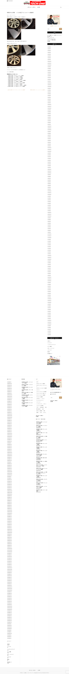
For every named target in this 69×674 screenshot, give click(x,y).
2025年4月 (49, 75)
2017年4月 (49, 248)
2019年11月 (49, 192)
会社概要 (38, 7)
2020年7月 (49, 178)
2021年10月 (49, 151)
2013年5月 (8, 636)
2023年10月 (49, 108)
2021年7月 (49, 156)
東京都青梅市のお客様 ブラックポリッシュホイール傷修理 (27, 406)
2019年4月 (49, 205)
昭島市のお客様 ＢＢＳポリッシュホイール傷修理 (16, 75)
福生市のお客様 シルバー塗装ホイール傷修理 (15, 79)
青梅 (44, 410)
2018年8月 (49, 219)
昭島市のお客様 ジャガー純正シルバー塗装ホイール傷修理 (17, 85)
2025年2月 (49, 79)
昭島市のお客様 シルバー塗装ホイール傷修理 (15, 76)
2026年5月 (49, 52)
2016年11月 (49, 257)
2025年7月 (49, 70)
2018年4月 (49, 226)
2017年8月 (49, 241)
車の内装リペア (49, 36)
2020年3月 (49, 185)
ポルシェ (45, 403)
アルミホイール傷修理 (40, 396)
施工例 (49, 351)
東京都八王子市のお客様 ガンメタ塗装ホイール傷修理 (27, 393)
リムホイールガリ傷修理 (40, 405)
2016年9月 (8, 572)
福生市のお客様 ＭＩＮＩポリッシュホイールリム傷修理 (16, 89)
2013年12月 (49, 320)
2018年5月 (8, 540)
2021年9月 (49, 153)
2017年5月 (49, 246)
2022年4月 (49, 140)
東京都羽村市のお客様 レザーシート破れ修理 (41, 490)
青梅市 (37, 412)
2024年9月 (49, 88)
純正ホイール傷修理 (39, 410)
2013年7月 (49, 329)
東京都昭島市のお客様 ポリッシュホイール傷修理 (27, 388)
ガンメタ (43, 398)
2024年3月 (49, 99)
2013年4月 (49, 334)
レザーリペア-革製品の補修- (51, 39)
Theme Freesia (40, 672)
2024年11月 (49, 84)
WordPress (47, 672)
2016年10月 (49, 259)
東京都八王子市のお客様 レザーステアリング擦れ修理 (41, 480)
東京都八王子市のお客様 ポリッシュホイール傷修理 (41, 483)
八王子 (37, 407)
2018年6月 (49, 223)
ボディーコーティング (50, 37)
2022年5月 (49, 138)
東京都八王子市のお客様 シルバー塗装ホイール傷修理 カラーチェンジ (41, 472)
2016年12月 (49, 255)
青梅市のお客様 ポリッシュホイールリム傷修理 (37, 89)
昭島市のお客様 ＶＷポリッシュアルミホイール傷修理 (16, 82)
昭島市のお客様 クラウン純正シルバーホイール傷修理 (16, 86)
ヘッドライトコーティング (51, 344)
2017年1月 (49, 253)
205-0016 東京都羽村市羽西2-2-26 (56, 392)
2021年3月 (49, 163)
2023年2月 (49, 122)
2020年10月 (49, 172)
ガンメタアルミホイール (40, 400)
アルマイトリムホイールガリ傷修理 (41, 391)
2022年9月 (49, 131)
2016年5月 (49, 268)
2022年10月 (49, 129)
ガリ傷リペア (38, 398)
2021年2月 (49, 165)
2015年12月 (49, 277)
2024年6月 (49, 93)
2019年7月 (49, 199)
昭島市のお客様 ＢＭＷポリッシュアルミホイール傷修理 (17, 80)
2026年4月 (49, 54)
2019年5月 (49, 203)
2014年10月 (49, 302)
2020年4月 (49, 183)
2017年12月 (9, 548)
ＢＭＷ (41, 412)
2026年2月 (49, 57)
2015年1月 (8, 604)
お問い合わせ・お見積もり (32, 7)
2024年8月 (49, 90)
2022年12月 (49, 126)
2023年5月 (49, 117)
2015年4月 (49, 291)
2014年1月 (49, 318)
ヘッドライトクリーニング (51, 38)
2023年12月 (49, 104)
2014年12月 (49, 298)
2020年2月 (49, 187)
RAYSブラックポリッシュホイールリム (42, 386)
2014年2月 (49, 316)
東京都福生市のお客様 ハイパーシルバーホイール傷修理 (27, 382)
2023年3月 (49, 120)
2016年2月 (49, 273)
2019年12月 (49, 190)
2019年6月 (49, 201)
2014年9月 (49, 304)
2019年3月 (8, 524)
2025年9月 (49, 66)
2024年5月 (49, 95)
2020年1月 (8, 508)
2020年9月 (49, 174)
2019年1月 (49, 210)
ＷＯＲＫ (44, 412)
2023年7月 (49, 113)
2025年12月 (49, 61)
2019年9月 (49, 196)
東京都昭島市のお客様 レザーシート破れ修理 (27, 390)
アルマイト (38, 389)
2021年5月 (49, 160)
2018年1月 (49, 232)
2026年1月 (49, 59)
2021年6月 (49, 158)
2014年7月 (49, 307)
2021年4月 (49, 162)
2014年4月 (49, 313)
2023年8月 (49, 111)
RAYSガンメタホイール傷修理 (41, 383)
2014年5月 (49, 311)
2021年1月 (49, 167)
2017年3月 (49, 250)
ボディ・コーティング (51, 348)
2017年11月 (49, 235)
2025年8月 (49, 68)
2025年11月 (49, 63)
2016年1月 (49, 275)
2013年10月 (9, 628)
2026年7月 (49, 48)
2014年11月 (49, 300)
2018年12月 (49, 212)
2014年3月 (8, 620)
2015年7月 (49, 286)
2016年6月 (49, 266)
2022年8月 (49, 133)
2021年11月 (49, 149)
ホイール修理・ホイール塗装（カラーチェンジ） (54, 35)
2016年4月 (8, 580)
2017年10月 (49, 237)
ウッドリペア (50, 342)
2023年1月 (49, 124)
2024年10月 (49, 86)
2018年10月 (9, 532)
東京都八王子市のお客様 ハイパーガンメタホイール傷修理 (41, 487)
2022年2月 (49, 144)
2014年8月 (8, 612)
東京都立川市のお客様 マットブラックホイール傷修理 (27, 385)
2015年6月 (8, 596)
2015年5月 (49, 289)
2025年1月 (49, 81)
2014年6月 (49, 309)
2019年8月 (8, 516)
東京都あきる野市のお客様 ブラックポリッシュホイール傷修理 (41, 469)
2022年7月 (49, 135)
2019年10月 (49, 194)
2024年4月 (49, 97)
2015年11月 (9, 588)
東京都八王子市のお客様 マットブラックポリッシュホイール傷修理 (41, 465)
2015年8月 (49, 284)
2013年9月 (49, 325)
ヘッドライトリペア (39, 403)
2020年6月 (8, 500)
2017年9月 (49, 239)
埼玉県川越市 (42, 407)
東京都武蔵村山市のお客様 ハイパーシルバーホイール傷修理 (27, 395)
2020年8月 (49, 176)
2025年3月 (49, 77)
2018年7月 (49, 221)
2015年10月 (49, 280)
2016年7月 (49, 264)
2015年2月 (49, 295)
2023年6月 (49, 115)
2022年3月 (49, 142)
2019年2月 (49, 208)
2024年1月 (49, 102)
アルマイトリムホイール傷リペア (41, 393)
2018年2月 (49, 230)
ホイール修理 (50, 346)
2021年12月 (49, 147)
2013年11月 (49, 322)
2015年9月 (49, 282)
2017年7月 (8, 556)
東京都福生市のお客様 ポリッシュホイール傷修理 (27, 401)
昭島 (45, 407)
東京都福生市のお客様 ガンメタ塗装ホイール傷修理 (41, 462)
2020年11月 (49, 171)
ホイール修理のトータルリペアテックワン (18, 6)
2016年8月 (49, 262)
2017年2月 (8, 564)
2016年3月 (49, 271)
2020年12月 (49, 169)
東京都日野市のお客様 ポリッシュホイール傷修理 (27, 403)
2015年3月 (49, 293)
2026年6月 (49, 50)
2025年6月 (49, 72)
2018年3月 (49, 228)
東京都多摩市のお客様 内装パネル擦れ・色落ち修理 (41, 458)
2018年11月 (49, 214)
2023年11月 (49, 106)
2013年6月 (49, 331)
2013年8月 (49, 327)
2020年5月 (49, 181)
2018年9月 (49, 217)
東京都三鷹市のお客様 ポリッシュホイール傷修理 (27, 398)
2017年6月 (49, 244)
